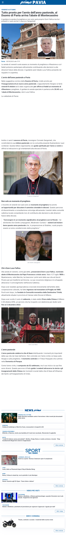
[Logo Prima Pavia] (33, 2)
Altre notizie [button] (59, 445)
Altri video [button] (60, 511)
